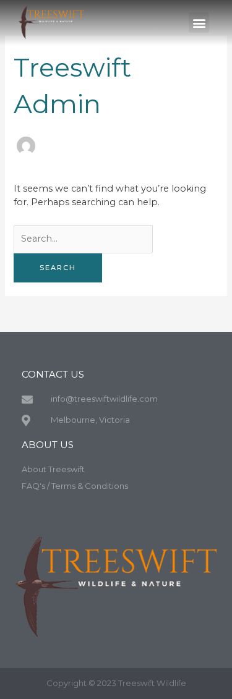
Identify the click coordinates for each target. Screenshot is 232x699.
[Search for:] (83, 238)
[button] (199, 22)
